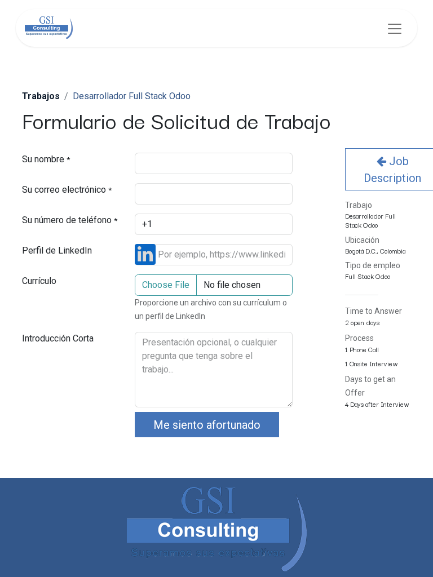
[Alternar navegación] (394, 28)
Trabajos (41, 96)
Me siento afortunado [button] (206, 425)
